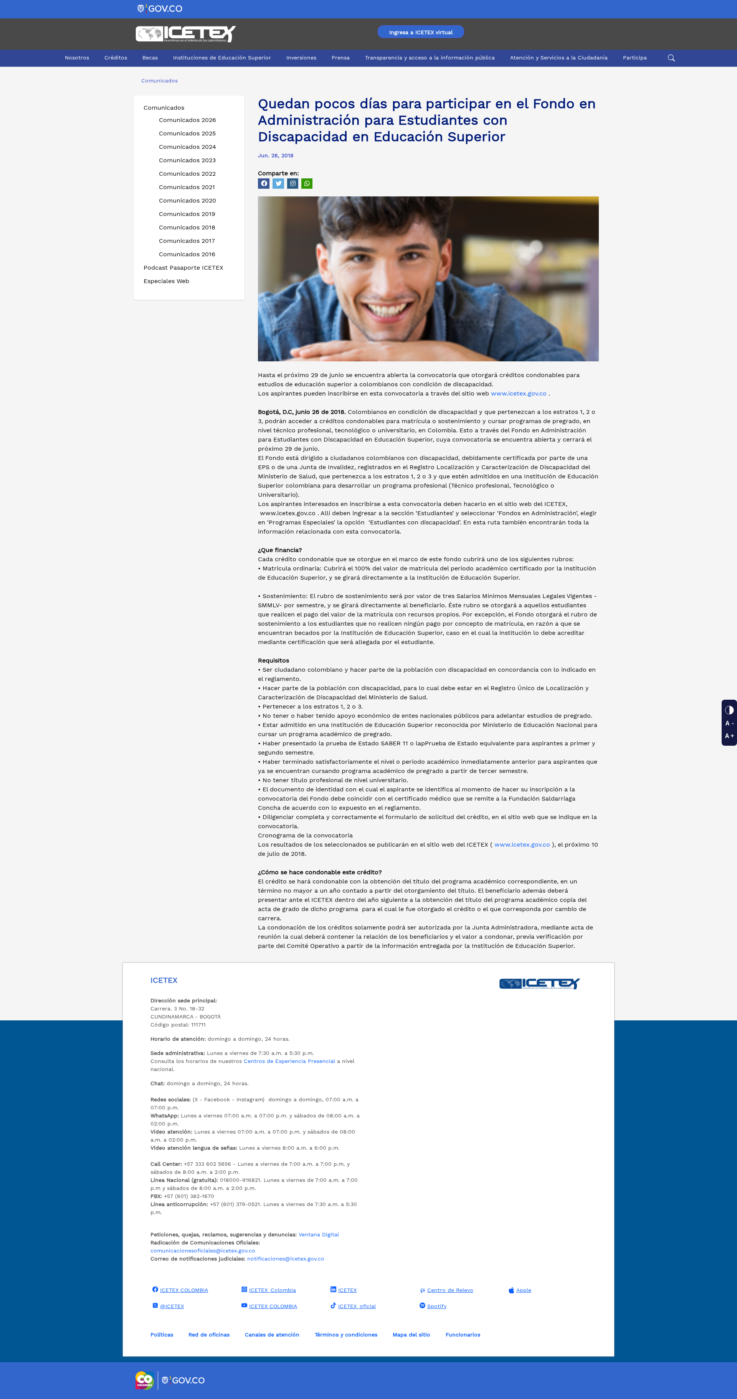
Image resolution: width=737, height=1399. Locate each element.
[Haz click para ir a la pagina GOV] (183, 1380)
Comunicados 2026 (187, 120)
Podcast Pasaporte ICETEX (183, 267)
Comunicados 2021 (187, 187)
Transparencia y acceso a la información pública (430, 57)
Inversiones (301, 57)
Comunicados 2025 (187, 133)
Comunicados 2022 (187, 173)
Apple (523, 1290)
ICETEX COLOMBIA (184, 1290)
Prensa (341, 57)
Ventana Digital (319, 1234)
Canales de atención (272, 1334)
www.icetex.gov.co (519, 393)
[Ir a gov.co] (160, 8)
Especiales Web (166, 281)
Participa (635, 57)
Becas (150, 57)
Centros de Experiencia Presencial (289, 1061)
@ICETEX (172, 1306)
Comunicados (164, 107)
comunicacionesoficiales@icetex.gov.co (202, 1250)
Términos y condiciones (346, 1334)
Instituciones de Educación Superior (222, 57)
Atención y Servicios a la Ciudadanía (559, 57)
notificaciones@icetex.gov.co (285, 1259)
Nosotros (77, 57)
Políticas (161, 1334)
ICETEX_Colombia (272, 1290)
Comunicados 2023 (187, 160)
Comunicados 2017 (187, 240)
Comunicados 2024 (187, 146)
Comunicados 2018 (187, 227)
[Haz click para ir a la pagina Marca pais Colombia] (146, 1380)
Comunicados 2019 (187, 214)
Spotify (436, 1306)
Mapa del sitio (411, 1334)
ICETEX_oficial (357, 1306)
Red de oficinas (209, 1334)
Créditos (115, 57)
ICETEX (347, 1290)
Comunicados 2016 (187, 254)
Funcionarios (463, 1334)
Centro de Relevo (450, 1290)
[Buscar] (670, 58)
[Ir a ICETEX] (186, 34)
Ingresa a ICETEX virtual (421, 32)
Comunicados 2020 (187, 200)
